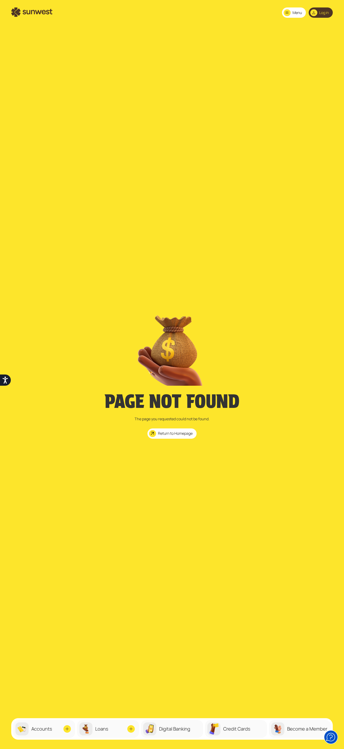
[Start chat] (330, 737)
